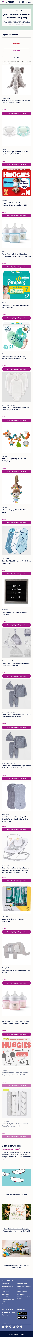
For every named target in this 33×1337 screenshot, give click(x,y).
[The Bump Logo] (9, 2)
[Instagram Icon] (10, 1327)
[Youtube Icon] (17, 1327)
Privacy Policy (5, 1297)
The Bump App (5, 1283)
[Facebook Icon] (3, 1327)
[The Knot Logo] (5, 1312)
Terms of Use (5, 1304)
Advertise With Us (6, 1294)
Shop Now (16, 50)
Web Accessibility (22, 1291)
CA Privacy (20, 1289)
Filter (17, 58)
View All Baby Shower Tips (10, 1149)
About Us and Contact (7, 1286)
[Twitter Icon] (21, 1327)
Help (3, 1289)
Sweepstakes (5, 1291)
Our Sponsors (20, 1294)
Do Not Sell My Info (22, 1283)
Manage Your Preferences (24, 1286)
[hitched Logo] (3, 1315)
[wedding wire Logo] (11, 1315)
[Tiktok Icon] (7, 1327)
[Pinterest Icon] (14, 1327)
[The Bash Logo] (12, 1312)
